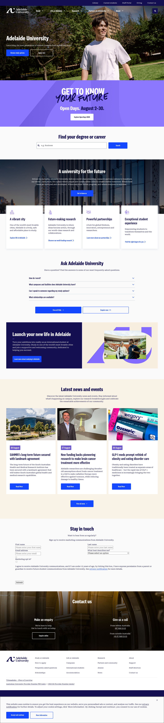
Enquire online (43, 681)
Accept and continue (17, 715)
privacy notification (98, 569)
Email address (21, 550)
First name (20, 544)
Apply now (41, 53)
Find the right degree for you (134, 241)
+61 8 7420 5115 (120, 682)
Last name (92, 544)
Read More (19, 486)
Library (95, 3)
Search (118, 145)
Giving (139, 3)
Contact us (151, 3)
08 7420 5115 (120, 674)
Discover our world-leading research (60, 240)
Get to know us (82, 193)
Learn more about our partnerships (98, 237)
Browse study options (18, 53)
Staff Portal (126, 3)
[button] (157, 700)
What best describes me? (99, 550)
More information (41, 715)
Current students (110, 3)
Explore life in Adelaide (17, 237)
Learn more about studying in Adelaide (27, 359)
